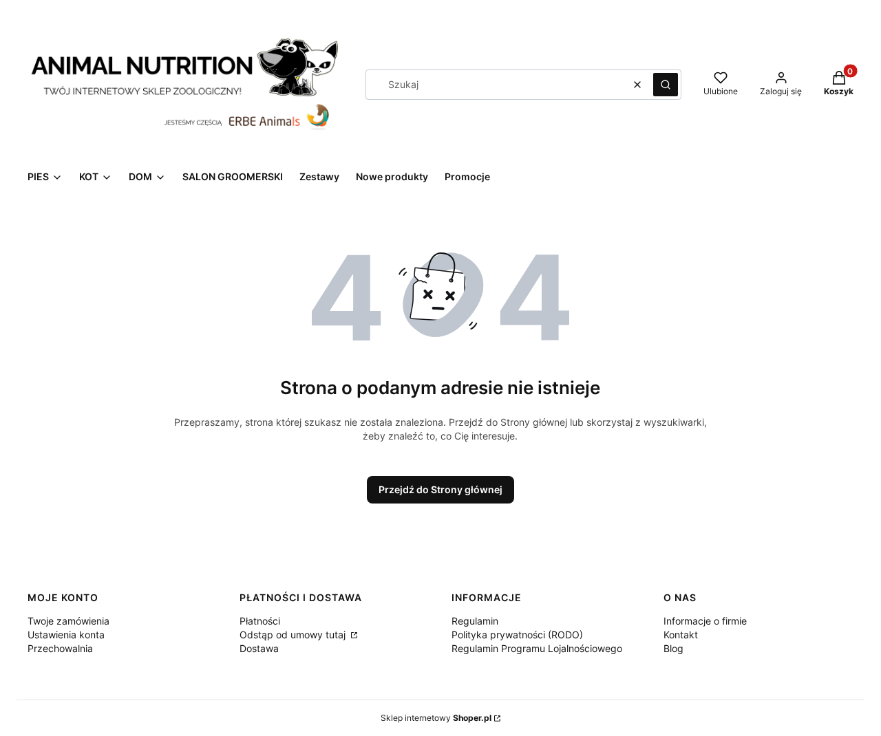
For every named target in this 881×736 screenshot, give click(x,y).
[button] (665, 84)
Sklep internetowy (436, 718)
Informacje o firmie (705, 621)
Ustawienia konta (66, 634)
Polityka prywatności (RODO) (517, 634)
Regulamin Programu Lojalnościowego (537, 648)
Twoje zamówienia (68, 621)
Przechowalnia (60, 648)
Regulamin (475, 621)
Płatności (260, 621)
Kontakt (681, 634)
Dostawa (259, 648)
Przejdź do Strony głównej (440, 489)
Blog (673, 648)
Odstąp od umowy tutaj (294, 634)
